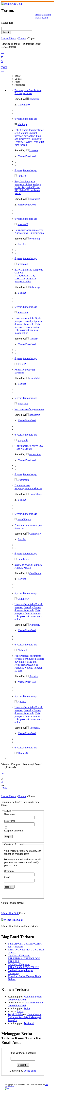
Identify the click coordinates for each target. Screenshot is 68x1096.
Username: (9, 814)
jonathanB (34, 199)
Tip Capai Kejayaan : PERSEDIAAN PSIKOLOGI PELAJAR (24, 958)
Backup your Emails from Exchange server (28, 92)
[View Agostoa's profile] (27, 676)
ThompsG (34, 727)
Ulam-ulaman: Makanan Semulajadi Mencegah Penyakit (24, 1017)
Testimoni (29, 1023)
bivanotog (34, 238)
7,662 (4, 67)
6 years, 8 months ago (26, 118)
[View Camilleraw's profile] (27, 533)
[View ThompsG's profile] (27, 727)
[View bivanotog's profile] (27, 238)
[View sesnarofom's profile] (27, 454)
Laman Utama (8, 38)
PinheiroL (34, 624)
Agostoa (33, 676)
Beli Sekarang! (43, 14)
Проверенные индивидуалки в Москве (28, 487)
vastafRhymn (36, 494)
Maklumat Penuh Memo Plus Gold (25, 998)
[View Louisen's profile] (27, 150)
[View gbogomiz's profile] (27, 414)
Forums (22, 38)
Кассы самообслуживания (29, 409)
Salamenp (34, 287)
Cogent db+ (24, 104)
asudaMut (34, 378)
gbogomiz (34, 414)
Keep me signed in (13, 830)
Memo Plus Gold (27, 156)
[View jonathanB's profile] (27, 199)
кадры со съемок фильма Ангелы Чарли (28, 566)
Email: (7, 877)
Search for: (7, 22)
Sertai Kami (41, 17)
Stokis (27, 1008)
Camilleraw (35, 533)
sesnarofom (35, 454)
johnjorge (34, 99)
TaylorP (33, 338)
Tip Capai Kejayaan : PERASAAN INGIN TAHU (23, 966)
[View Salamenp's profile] (27, 287)
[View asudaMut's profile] (27, 378)
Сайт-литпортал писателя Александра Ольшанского (29, 231)
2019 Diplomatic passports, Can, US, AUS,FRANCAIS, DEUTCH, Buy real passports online (29, 275)
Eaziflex (22, 244)
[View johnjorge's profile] (27, 99)
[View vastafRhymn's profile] (27, 494)
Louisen (33, 150)
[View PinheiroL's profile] (27, 624)
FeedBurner (30, 1070)
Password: (9, 820)
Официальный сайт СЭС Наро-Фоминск (29, 447)
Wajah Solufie (15, 1014)
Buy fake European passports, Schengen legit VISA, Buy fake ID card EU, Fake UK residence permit (28, 187)
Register (9, 887)
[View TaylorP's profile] (27, 338)
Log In (8, 836)
